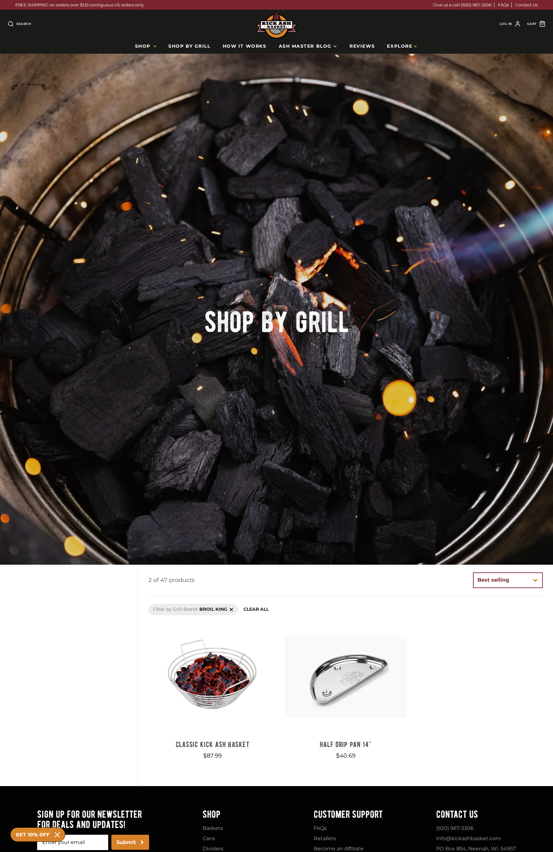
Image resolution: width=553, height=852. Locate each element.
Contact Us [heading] (457, 814)
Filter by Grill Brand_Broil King (182, 607)
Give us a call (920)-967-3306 (462, 4)
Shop (142, 46)
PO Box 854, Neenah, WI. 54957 (476, 849)
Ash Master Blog (305, 46)
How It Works (244, 46)
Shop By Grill (189, 46)
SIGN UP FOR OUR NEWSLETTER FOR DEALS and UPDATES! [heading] (89, 819)
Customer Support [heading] (348, 814)
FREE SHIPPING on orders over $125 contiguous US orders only (79, 4)
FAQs (503, 4)
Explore (399, 46)
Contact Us (526, 4)
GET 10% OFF (33, 835)
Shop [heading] (211, 814)
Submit (126, 842)
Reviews (362, 46)
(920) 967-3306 (455, 828)
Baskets (213, 828)
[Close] (57, 834)
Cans (209, 838)
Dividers (213, 849)
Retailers (325, 838)
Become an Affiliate (339, 849)
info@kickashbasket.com (468, 838)
